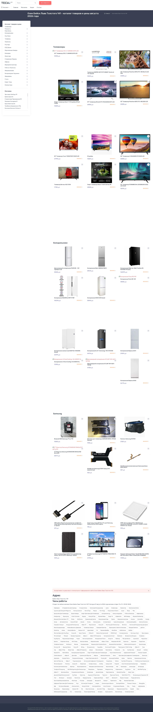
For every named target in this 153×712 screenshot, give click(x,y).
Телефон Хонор (93, 663)
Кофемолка (118, 616)
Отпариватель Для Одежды (69, 608)
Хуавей (132, 689)
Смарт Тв (110, 616)
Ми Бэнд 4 (68, 644)
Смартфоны (109, 661)
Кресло (56, 641)
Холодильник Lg (106, 613)
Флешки (66, 635)
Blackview (119, 635)
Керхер (84, 616)
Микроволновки (95, 641)
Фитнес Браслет (58, 663)
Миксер (76, 644)
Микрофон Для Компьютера (96, 666)
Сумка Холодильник (119, 622)
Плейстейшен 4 (58, 655)
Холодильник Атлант (109, 635)
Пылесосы (144, 655)
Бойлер (146, 649)
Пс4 (82, 689)
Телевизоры (90, 672)
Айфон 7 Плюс (105, 641)
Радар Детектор (135, 677)
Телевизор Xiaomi (129, 691)
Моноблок (114, 630)
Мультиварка (145, 633)
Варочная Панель (114, 675)
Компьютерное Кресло (108, 683)
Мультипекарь (109, 666)
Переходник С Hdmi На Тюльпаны (117, 627)
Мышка (95, 610)
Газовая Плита (66, 658)
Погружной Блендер (77, 658)
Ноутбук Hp (57, 638)
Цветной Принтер (58, 661)
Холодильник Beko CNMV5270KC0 (97, 268)
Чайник (117, 661)
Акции (32, 7)
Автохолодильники (88, 638)
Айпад (82, 647)
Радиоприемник (77, 661)
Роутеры (82, 680)
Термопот (104, 675)
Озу (124, 649)
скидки (97, 683)
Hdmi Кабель (65, 652)
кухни (107, 608)
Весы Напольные (90, 689)
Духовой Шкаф (99, 672)
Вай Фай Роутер (142, 669)
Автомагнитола (64, 622)
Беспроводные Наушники (78, 652)
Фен (134, 610)
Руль (128, 686)
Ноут (77, 683)
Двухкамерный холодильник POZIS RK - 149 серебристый (66, 269)
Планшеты (117, 649)
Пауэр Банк (142, 641)
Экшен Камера (75, 613)
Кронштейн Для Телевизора (61, 613)
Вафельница (140, 613)
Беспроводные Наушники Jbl (140, 675)
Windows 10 (114, 677)
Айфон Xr (137, 647)
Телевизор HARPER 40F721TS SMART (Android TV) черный (100, 73)
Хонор (55, 622)
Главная (15, 7)
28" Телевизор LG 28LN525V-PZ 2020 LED (132, 156)
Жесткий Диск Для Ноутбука (61, 633)
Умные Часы (71, 649)
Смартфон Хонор (64, 641)
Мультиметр (109, 649)
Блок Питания (107, 686)
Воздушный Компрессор (72, 624)
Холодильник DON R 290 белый (96, 298)
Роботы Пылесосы (129, 613)
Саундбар (99, 647)
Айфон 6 (85, 635)
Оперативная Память (113, 610)
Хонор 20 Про (92, 616)
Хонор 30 (76, 647)
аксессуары (132, 666)
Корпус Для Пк (109, 691)
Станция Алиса (83, 608)
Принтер (129, 658)
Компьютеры (78, 691)
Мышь (128, 610)
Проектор (125, 641)
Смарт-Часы (8, 82)
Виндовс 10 (98, 680)
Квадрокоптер (109, 669)
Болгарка (69, 677)
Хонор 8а (73, 633)
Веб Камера (127, 616)
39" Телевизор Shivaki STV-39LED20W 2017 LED (101, 102)
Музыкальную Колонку (140, 658)
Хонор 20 (101, 624)
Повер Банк (83, 663)
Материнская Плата (100, 638)
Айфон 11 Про (62, 649)
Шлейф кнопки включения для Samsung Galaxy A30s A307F (134, 466)
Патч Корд (102, 610)
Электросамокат (77, 610)
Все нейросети (45, 3)
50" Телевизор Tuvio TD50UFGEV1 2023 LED (66, 156)
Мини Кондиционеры (59, 627)
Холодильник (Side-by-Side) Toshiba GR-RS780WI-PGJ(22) (132, 269)
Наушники (133, 641)
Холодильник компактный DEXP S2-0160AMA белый (67, 351)
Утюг (55, 677)
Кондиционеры (85, 644)
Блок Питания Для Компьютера (130, 663)
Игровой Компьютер (138, 616)
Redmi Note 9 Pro (126, 675)
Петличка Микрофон (64, 686)
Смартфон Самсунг (59, 624)
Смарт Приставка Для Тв (92, 658)
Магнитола (77, 677)
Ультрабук (140, 619)
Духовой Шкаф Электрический (61, 675)
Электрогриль (96, 622)
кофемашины (141, 686)
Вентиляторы (118, 691)
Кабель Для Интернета (130, 644)
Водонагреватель (81, 666)
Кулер (123, 658)
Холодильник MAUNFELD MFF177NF (64, 298)
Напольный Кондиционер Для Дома (138, 624)
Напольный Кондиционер (96, 608)
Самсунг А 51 (81, 630)
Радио (78, 638)
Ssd (134, 669)
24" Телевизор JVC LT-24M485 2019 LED (65, 53)
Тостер (89, 622)
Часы (143, 647)
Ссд (55, 649)
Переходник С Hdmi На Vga (125, 647)
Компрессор (57, 616)
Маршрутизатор (87, 677)
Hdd (117, 666)
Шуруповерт (90, 630)
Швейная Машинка (105, 655)
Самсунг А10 (75, 689)
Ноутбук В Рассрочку (126, 661)
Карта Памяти (82, 633)
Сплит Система (75, 616)
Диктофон (74, 655)
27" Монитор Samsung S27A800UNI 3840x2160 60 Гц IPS (67, 452)
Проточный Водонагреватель (61, 680)
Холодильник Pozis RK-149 (128, 279)
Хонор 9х (110, 638)
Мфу (120, 680)
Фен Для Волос (126, 638)
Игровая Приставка (129, 680)
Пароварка (100, 669)
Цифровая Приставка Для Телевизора (63, 683)
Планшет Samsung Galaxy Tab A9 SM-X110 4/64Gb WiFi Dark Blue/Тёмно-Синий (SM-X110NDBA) (134, 554)
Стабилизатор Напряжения (142, 661)
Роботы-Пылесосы (10, 67)
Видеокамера (65, 689)
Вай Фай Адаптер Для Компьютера (77, 669)
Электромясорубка (131, 622)
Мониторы (74, 680)
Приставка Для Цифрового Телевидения (129, 655)
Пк (97, 630)
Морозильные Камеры (68, 638)
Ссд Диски (128, 669)
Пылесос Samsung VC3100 (127, 439)
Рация (133, 686)
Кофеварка (57, 608)
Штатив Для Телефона (87, 683)
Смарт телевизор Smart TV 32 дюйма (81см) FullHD (67, 102)
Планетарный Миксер (89, 691)
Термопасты (113, 680)
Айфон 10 (84, 624)
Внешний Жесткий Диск (115, 644)
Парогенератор (110, 672)
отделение (136, 638)
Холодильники (91, 647)
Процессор (57, 689)
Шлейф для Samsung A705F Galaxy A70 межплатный (98, 469)
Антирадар (141, 666)
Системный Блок (96, 686)
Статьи (39, 7)
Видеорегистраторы (123, 619)
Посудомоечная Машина (77, 672)
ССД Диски (8, 47)
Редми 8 (117, 663)
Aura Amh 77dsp (101, 689)
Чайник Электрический (102, 633)
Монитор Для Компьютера (112, 624)
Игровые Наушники (75, 635)
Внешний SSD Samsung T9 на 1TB (63, 439)
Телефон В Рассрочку (59, 669)
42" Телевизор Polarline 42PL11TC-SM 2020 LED (134, 101)
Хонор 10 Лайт (74, 622)
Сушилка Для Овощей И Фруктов (62, 610)
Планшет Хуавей (142, 652)
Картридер (124, 666)
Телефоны (141, 635)
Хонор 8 (139, 649)
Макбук (130, 630)
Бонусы (133, 619)
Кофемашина (119, 669)
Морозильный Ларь (103, 619)
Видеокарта (111, 689)
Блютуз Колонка (143, 622)
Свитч (114, 655)
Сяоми (63, 630)
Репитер (67, 663)
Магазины (24, 7)
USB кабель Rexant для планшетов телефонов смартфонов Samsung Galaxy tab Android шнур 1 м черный (68, 524)
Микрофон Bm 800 (116, 641)
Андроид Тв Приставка (94, 675)
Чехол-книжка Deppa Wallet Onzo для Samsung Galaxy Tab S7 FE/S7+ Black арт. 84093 (67, 554)
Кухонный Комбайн (114, 658)
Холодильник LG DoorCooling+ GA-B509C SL (67, 361)
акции (122, 610)
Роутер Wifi (103, 658)
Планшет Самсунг (131, 683)
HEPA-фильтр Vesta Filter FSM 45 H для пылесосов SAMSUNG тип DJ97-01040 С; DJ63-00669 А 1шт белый (134, 524)
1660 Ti (107, 677)
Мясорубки (142, 683)
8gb (55, 686)
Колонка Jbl (57, 647)
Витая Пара (88, 610)
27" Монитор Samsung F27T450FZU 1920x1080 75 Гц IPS (101, 554)
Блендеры (89, 680)
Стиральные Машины (118, 686)
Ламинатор (123, 608)
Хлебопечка (123, 630)
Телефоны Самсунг (59, 644)
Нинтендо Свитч (135, 633)
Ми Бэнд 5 (61, 677)
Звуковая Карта (67, 647)
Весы (138, 689)
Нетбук (101, 663)
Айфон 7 (68, 661)
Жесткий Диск (99, 649)
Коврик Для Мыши (98, 677)
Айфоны (96, 655)
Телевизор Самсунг (89, 627)
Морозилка (144, 638)
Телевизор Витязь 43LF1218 (62, 184)
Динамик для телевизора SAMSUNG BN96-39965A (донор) (101, 439)
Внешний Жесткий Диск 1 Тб (61, 619)
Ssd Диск (100, 691)
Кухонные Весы (65, 672)
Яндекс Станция (124, 677)
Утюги (6, 79)
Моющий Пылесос (133, 627)
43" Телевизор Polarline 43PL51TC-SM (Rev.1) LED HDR (134, 72)
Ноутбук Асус (130, 649)
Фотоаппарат (57, 635)
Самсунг (105, 680)
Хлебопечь (80, 619)
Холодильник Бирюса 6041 (128, 351)
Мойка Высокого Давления (74, 627)
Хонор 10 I (74, 663)
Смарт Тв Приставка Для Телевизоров (97, 652)
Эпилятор (56, 630)
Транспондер (142, 644)
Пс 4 (71, 691)
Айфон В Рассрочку (82, 649)
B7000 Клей (114, 633)
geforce (142, 627)
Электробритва (72, 630)
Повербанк (143, 663)
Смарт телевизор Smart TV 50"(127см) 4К (99, 184)
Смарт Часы (131, 672)
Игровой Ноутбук (121, 672)
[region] (16, 101)
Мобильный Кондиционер (60, 691)
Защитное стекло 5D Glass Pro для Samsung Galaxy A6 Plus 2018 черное (100, 523)
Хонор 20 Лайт (85, 686)
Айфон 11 (56, 672)
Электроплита (75, 686)
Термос (113, 619)
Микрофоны (91, 669)
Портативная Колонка (115, 652)
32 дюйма (90, 156)
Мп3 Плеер (74, 641)
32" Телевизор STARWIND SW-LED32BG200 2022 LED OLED (134, 185)
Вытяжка (124, 624)
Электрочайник (84, 641)
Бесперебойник (120, 683)
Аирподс (72, 666)
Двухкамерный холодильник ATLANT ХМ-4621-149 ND (101, 364)
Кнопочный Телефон (110, 647)
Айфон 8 (67, 655)
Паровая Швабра (104, 630)
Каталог (5, 7)
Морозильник (92, 624)
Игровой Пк (57, 652)
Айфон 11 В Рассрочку (95, 635)
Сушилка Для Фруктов (85, 655)
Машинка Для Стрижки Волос (98, 644)
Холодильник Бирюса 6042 (128, 380)
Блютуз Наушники (117, 613)
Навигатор (82, 675)
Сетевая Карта (107, 622)
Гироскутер (66, 616)
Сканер (147, 619)
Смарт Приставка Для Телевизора (90, 613)
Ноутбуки (74, 675)
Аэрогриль (56, 658)
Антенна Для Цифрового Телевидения (94, 661)
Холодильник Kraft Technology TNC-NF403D (100, 351)
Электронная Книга (134, 608)
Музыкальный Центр (90, 619)
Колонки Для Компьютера (60, 666)
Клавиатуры (114, 608)
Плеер (72, 619)
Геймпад (118, 638)
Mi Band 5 (91, 633)
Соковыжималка (123, 633)
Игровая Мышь (102, 616)
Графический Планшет (129, 652)
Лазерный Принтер (101, 627)
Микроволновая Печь (122, 689)
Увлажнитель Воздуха (130, 635)
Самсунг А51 (109, 663)
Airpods (82, 622)
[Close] (149, 591)
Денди (91, 649)
